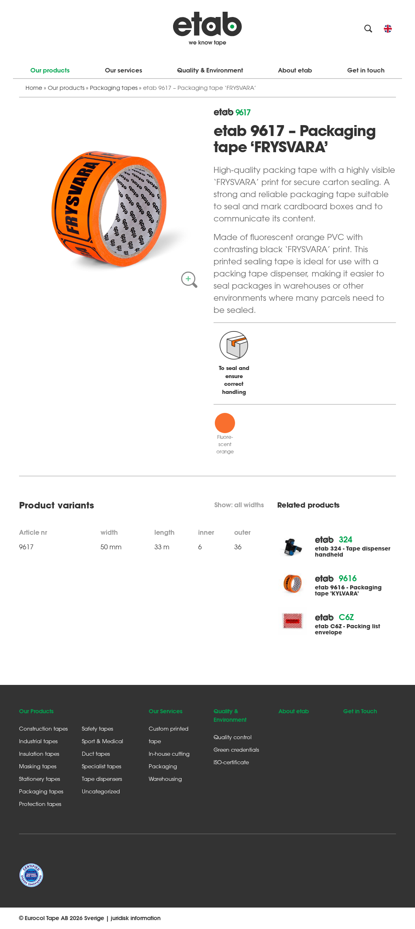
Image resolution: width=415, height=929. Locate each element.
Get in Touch (360, 711)
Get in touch (366, 70)
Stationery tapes (39, 778)
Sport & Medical (102, 741)
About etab (295, 70)
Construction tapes (43, 728)
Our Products (36, 711)
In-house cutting (169, 753)
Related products (308, 505)
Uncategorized (101, 791)
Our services (123, 70)
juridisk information (135, 918)
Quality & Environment (210, 70)
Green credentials (236, 749)
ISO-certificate (231, 762)
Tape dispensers (102, 778)
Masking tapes (37, 766)
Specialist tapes (101, 766)
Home (34, 87)
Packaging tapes (113, 87)
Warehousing (165, 778)
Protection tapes (40, 803)
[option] (110, 199)
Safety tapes (97, 728)
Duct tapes (96, 753)
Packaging (163, 766)
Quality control (233, 736)
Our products (50, 70)
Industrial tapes (38, 741)
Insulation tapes (39, 753)
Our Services (165, 711)
